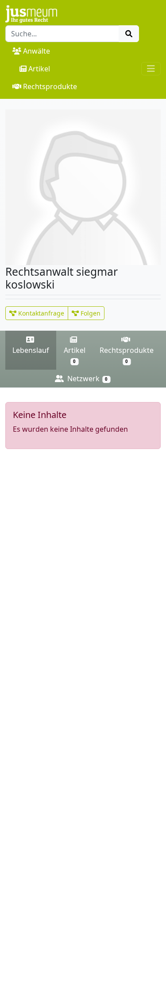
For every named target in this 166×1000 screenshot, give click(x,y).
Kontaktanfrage (40, 313)
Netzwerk (87, 378)
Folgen (89, 313)
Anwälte (36, 51)
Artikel (39, 69)
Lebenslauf (30, 350)
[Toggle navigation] (151, 68)
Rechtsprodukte (50, 86)
